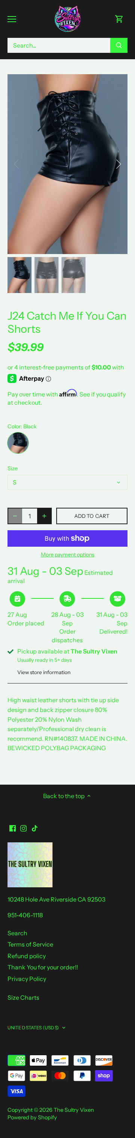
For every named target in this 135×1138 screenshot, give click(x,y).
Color (14, 426)
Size (13, 468)
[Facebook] (12, 828)
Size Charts (23, 997)
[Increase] (44, 516)
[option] (68, 164)
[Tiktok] (35, 828)
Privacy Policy (27, 978)
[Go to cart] (119, 19)
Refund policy (27, 956)
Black (18, 442)
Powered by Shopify (32, 1117)
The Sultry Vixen (74, 1110)
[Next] (118, 164)
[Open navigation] (12, 19)
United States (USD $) (33, 1027)
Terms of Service (30, 944)
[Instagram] (23, 828)
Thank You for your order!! (43, 967)
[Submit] (119, 45)
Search (17, 933)
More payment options (67, 555)
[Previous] (17, 164)
